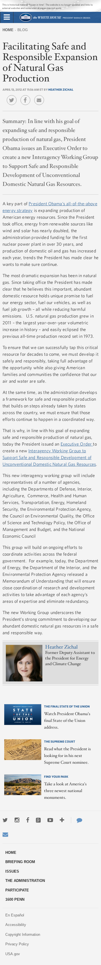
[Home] (54, 21)
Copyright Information (22, 934)
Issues (12, 871)
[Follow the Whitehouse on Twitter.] (5, 820)
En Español (14, 915)
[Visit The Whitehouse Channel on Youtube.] (50, 820)
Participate (17, 890)
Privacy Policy (17, 944)
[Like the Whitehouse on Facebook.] (27, 820)
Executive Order (77, 443)
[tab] (6, 17)
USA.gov (12, 954)
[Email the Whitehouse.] (5, 834)
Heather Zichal (60, 89)
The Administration (25, 881)
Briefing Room (20, 862)
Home (8, 30)
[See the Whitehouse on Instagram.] (17, 820)
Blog (22, 30)
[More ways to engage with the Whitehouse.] (62, 820)
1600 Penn (14, 899)
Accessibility (15, 925)
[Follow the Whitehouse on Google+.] (38, 820)
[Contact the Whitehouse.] (76, 820)
